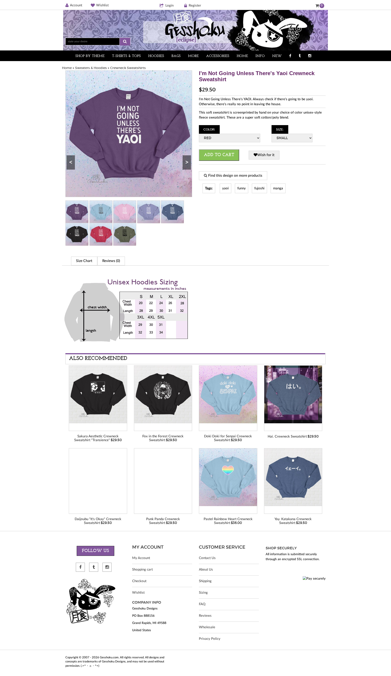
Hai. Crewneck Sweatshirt (287, 436)
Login (169, 5)
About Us (206, 569)
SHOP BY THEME (90, 56)
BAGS (176, 56)
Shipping (205, 581)
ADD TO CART (219, 155)
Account (76, 5)
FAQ (202, 604)
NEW (277, 56)
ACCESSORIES (217, 56)
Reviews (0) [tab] (111, 261)
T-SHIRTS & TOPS (126, 56)
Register (195, 5)
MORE (193, 56)
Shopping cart (142, 569)
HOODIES (156, 56)
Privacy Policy (209, 638)
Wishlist (102, 5)
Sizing (203, 592)
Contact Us (207, 558)
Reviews (205, 615)
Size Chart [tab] (84, 261)
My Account (141, 558)
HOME (242, 56)
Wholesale (207, 627)
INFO (260, 56)
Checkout (139, 581)
